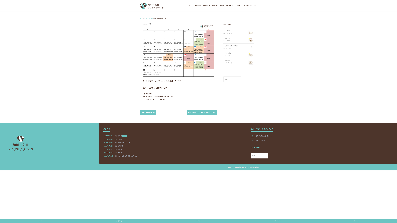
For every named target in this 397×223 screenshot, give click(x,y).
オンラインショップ (250, 6)
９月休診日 (226, 31)
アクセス (239, 6)
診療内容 (215, 6)
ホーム (191, 6)
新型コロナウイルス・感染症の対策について (202, 112)
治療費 (222, 6)
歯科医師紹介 (230, 6)
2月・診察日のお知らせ (148, 112)
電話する (119, 220)
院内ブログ (178, 81)
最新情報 (170, 81)
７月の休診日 (227, 53)
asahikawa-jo (160, 81)
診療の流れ (206, 6)
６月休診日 (226, 60)
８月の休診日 (227, 38)
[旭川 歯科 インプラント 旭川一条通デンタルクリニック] (152, 6)
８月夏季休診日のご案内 (230, 46)
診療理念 (198, 6)
